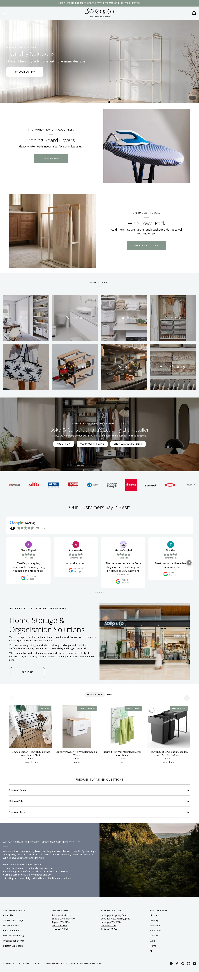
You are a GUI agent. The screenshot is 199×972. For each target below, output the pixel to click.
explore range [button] (158, 910)
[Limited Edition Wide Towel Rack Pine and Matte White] (52, 231)
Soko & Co (12, 963)
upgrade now (51, 158)
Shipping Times (17, 812)
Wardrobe (155, 925)
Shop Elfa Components (128, 443)
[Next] (187, 698)
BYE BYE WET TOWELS (146, 245)
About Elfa (63, 443)
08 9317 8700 (61, 928)
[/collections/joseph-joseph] (80, 485)
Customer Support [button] (15, 910)
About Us (8, 915)
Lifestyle (154, 935)
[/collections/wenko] (22, 485)
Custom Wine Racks (13, 945)
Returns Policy (17, 801)
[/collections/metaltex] (99, 485)
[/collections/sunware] (41, 485)
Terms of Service (54, 963)
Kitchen (153, 915)
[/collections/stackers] (158, 485)
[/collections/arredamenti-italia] (177, 485)
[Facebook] (171, 963)
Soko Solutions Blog (13, 935)
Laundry (154, 920)
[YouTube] (194, 963)
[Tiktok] (177, 963)
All (151, 950)
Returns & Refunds (13, 930)
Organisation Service (13, 940)
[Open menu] (7, 13)
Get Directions (59, 925)
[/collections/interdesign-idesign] (61, 485)
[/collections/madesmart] (119, 485)
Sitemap (71, 963)
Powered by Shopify (89, 963)
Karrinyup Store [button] (111, 910)
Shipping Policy (17, 789)
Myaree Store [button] (60, 910)
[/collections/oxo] (138, 485)
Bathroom (155, 930)
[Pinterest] (182, 963)
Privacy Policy (34, 963)
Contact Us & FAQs (13, 920)
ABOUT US (27, 672)
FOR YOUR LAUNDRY (25, 71)
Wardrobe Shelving (92, 443)
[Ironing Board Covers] (146, 146)
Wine (152, 940)
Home (153, 945)
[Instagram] (188, 963)
